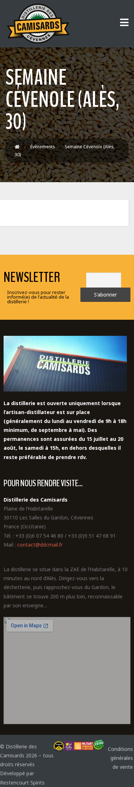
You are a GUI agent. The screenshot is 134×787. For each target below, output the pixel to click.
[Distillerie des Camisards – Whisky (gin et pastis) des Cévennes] (37, 23)
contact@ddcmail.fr (40, 544)
